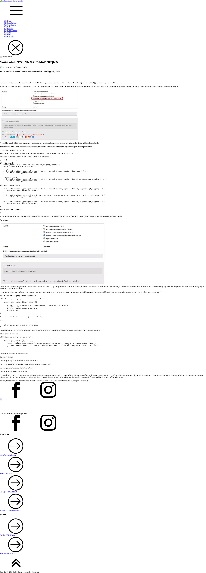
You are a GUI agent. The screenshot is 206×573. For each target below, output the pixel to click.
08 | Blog (7, 34)
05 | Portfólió (8, 29)
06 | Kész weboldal (10, 31)
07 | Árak (7, 33)
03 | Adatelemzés (10, 25)
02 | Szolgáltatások (10, 23)
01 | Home (7, 21)
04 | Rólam (8, 27)
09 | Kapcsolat (9, 36)
